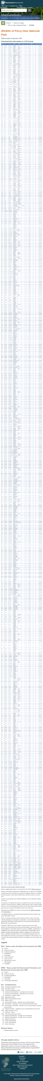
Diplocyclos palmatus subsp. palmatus (15, 372)
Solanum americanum (14, 853)
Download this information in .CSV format (17, 41)
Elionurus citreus (15, 711)
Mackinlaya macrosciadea (15, 241)
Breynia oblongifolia (14, 665)
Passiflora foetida (15, 660)
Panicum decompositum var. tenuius (15, 741)
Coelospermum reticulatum (15, 794)
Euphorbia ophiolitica (14, 431)
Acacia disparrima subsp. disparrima (15, 479)
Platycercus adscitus (14, 125)
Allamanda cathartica (14, 242)
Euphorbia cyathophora (14, 429)
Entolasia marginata (14, 714)
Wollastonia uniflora (14, 310)
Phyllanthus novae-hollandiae (15, 670)
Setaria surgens (15, 753)
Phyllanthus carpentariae (14, 669)
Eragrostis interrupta (14, 718)
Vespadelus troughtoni (14, 46)
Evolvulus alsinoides (14, 352)
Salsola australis (15, 344)
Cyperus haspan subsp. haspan (15, 376)
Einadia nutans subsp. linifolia (15, 337)
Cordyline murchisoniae (14, 475)
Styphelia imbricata (15, 415)
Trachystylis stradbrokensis (15, 405)
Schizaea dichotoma (14, 845)
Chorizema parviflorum (14, 504)
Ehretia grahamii (15, 314)
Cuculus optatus (15, 122)
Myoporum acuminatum (14, 847)
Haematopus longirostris (14, 147)
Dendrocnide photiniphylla (14, 866)
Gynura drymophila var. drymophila (15, 297)
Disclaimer (22, 1058)
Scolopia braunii (15, 816)
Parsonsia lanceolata (14, 254)
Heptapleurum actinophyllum (14, 265)
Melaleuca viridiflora (14, 635)
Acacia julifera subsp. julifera (14, 482)
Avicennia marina (15, 211)
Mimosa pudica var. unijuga (15, 532)
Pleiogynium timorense (14, 235)
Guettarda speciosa (14, 796)
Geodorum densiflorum (14, 654)
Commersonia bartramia (14, 318)
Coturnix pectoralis (15, 196)
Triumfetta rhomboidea (14, 859)
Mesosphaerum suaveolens (15, 463)
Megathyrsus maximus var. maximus (14, 733)
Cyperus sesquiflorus (14, 385)
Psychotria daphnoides (14, 800)
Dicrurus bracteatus (14, 71)
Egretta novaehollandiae (15, 170)
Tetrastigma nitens (15, 878)
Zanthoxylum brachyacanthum (15, 815)
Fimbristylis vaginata (14, 395)
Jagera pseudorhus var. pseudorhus (15, 835)
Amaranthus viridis (15, 229)
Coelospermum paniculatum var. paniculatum (15, 793)
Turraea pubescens (14, 585)
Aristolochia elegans (14, 271)
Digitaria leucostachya (14, 707)
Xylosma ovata (15, 817)
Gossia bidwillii (15, 631)
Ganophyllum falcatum (14, 832)
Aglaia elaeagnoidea (14, 582)
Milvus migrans (15, 166)
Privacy (22, 1060)
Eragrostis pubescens (14, 720)
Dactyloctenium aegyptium (15, 699)
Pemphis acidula (15, 563)
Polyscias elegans (15, 266)
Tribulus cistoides (15, 884)
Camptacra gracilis (15, 284)
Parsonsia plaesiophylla (14, 255)
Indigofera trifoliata (15, 528)
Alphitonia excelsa (15, 783)
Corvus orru (14, 68)
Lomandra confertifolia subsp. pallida (15, 275)
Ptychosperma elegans (15, 270)
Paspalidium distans (14, 745)
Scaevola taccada (15, 448)
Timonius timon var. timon (15, 806)
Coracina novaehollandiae (15, 86)
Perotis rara (14, 751)
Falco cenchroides (15, 153)
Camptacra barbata (14, 283)
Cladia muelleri (15, 210)
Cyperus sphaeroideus (14, 386)
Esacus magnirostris (14, 151)
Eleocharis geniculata (14, 390)
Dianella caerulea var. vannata (15, 451)
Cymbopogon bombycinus (14, 696)
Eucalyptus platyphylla (14, 622)
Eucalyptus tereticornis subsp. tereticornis (15, 627)
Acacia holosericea (15, 481)
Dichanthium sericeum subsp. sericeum (15, 702)
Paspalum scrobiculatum (14, 750)
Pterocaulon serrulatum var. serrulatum (15, 303)
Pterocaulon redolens (14, 300)
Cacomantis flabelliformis (14, 113)
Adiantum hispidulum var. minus (15, 773)
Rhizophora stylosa (14, 788)
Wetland (7, 912)
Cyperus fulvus (15, 375)
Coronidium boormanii (14, 287)
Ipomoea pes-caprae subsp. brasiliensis (15, 359)
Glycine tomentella (15, 522)
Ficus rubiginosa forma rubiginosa (15, 602)
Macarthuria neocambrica (14, 564)
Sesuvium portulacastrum (15, 223)
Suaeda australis (15, 345)
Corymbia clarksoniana (14, 610)
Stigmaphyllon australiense (14, 566)
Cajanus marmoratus (14, 497)
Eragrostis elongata (14, 717)
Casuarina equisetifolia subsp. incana (15, 334)
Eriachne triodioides (14, 729)
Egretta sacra (14, 171)
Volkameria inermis (15, 467)
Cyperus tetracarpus (14, 389)
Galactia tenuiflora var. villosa (15, 517)
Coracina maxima (15, 84)
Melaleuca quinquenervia (14, 634)
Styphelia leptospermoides (15, 416)
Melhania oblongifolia (14, 663)
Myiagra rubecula (15, 63)
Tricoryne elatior (15, 455)
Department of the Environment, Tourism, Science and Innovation (20, 18)
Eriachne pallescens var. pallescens (15, 726)
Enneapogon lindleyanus (14, 713)
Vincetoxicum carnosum (14, 262)
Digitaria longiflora (15, 708)
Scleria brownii (15, 401)
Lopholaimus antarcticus (14, 190)
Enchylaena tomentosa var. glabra (15, 341)
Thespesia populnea (14, 581)
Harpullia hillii (14, 833)
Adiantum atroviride (14, 770)
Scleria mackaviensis (14, 402)
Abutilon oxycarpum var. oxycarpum (15, 571)
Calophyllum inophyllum (14, 322)
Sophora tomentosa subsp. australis (15, 544)
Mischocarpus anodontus (15, 837)
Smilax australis (15, 850)
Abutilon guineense (15, 569)
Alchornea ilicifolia (15, 421)
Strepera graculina (15, 74)
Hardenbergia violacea (14, 526)
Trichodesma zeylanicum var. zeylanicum (15, 316)
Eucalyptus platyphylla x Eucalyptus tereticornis (14, 624)
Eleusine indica (15, 709)
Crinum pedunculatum (14, 231)
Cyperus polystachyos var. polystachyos (15, 382)
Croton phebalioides (14, 428)
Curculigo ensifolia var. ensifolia (15, 456)
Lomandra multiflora (14, 278)
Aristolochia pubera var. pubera (15, 273)
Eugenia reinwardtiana (14, 628)
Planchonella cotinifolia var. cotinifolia (14, 839)
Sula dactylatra (15, 177)
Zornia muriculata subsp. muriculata (15, 557)
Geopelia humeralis (14, 188)
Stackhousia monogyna (14, 860)
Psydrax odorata (15, 803)
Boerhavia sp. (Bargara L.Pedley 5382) (15, 642)
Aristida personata (15, 681)
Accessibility (22, 1063)
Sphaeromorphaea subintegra (15, 307)
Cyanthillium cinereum (14, 291)
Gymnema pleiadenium (14, 248)
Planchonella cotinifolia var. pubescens (14, 841)
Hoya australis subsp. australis (15, 249)
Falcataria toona (15, 512)
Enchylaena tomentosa (14, 339)
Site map (4, 6)
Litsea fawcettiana (15, 473)
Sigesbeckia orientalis (14, 304)
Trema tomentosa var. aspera (15, 326)
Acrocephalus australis (14, 56)
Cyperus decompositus (14, 374)
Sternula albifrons (15, 138)
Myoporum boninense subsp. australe (15, 849)
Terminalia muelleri (15, 347)
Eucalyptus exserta (14, 617)
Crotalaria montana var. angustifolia (15, 507)
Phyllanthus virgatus (14, 672)
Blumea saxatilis (15, 282)
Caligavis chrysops (14, 88)
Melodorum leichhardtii (14, 239)
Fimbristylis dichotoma (14, 392)
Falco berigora (15, 152)
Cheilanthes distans (14, 774)
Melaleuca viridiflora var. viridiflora (14, 637)
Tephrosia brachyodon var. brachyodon (15, 546)
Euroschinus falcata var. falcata (15, 232)
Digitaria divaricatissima (15, 705)
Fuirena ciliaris (15, 396)
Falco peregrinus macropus (15, 155)
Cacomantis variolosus (14, 115)
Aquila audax (14, 160)
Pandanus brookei (15, 656)
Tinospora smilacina (14, 594)
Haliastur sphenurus (14, 165)
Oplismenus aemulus (14, 736)
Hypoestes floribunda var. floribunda (14, 217)
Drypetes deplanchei (14, 782)
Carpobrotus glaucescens (14, 222)
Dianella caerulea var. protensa (15, 450)
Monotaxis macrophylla (14, 442)
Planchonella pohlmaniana (14, 843)
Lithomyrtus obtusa (14, 632)
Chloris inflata (14, 694)
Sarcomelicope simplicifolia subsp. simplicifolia (15, 813)
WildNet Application (36, 910)
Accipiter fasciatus (15, 158)
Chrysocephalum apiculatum (15, 285)
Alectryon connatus (14, 819)
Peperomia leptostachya (14, 673)
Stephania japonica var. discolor (15, 591)
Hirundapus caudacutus (14, 183)
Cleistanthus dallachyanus (14, 667)
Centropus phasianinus (14, 116)
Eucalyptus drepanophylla (14, 616)
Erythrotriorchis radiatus (15, 161)
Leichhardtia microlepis (14, 251)
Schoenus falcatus (15, 399)
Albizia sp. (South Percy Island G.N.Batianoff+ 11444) (15, 494)
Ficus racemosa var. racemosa (15, 600)
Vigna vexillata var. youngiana (15, 554)
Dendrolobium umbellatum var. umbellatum (15, 511)
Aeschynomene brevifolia (15, 491)
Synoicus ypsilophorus (14, 197)
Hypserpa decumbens (14, 588)
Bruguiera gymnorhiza (14, 784)
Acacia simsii (14, 486)
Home (8, 23)
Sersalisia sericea (15, 844)
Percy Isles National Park (17, 25)
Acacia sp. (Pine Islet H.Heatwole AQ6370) (15, 488)
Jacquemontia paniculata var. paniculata (15, 363)
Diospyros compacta (14, 412)
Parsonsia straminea (14, 258)
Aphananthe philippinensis (14, 323)
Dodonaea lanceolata (14, 824)
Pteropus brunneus (14, 48)
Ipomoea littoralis (15, 357)
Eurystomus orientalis (14, 101)
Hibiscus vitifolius (15, 573)
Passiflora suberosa (14, 661)
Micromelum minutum (14, 810)
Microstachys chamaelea (14, 440)
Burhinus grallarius (15, 149)
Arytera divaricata (15, 820)
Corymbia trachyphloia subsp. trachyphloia (14, 612)
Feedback (22, 1069)
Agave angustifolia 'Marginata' (15, 220)
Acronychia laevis (15, 807)
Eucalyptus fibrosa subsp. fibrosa (15, 619)
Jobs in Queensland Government (22, 1065)
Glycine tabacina (15, 521)
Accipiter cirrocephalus (14, 157)
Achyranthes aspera (14, 228)
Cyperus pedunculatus (14, 379)
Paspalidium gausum (14, 747)
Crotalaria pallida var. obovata (15, 509)
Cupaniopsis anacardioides (14, 823)
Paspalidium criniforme (14, 744)
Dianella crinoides (15, 452)
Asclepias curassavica (14, 245)
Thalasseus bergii (15, 139)
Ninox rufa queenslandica (15, 111)
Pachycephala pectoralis (15, 81)
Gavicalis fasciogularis (14, 89)
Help (20, 6)
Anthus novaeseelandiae (15, 49)
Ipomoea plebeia (15, 360)
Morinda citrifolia (15, 797)
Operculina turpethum (14, 364)
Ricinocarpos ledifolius (14, 443)
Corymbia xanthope (14, 614)
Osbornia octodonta (14, 639)
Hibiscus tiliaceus (15, 572)
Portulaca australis (15, 767)
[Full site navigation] (3, 23)
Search (29, 10)
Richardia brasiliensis (14, 804)
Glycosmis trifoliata (15, 809)
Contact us (13, 6)
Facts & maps (19, 23)
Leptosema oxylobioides (14, 530)
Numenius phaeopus (14, 143)
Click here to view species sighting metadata (13, 887)
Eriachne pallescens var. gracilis (15, 723)
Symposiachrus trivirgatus (15, 65)
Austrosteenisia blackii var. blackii (15, 496)
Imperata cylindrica (15, 730)
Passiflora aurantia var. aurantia (15, 659)
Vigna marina (14, 551)
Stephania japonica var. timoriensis (15, 592)
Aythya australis (15, 195)
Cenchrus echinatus (14, 691)
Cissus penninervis (14, 874)
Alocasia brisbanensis (14, 264)
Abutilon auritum (15, 568)
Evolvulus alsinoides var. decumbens (15, 354)
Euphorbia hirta (15, 430)
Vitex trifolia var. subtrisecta (15, 466)
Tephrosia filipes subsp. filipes (15, 547)
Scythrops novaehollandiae (15, 124)
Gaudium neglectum (14, 630)
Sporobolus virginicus (14, 756)
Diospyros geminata (14, 414)
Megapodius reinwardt (14, 198)
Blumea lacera (15, 281)
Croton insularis (15, 426)
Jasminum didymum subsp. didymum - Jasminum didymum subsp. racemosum (15, 645)
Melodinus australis (14, 252)
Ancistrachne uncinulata (14, 678)
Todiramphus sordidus (14, 107)
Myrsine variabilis (15, 608)
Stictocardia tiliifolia (15, 367)
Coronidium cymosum (14, 289)
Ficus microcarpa (15, 598)
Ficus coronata (15, 595)
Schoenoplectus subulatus (15, 398)
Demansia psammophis (14, 200)
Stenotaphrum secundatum (14, 757)
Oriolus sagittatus (15, 75)
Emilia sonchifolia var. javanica (15, 293)
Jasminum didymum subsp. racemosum (15, 648)
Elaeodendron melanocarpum (15, 335)
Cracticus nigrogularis (14, 72)
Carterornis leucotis (14, 57)
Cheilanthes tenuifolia (14, 779)
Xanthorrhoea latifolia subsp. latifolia (14, 881)
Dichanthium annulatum (14, 700)
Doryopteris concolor (14, 780)
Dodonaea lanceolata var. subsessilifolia (15, 826)
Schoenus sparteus (14, 400)
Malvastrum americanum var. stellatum (15, 575)
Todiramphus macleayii (14, 104)
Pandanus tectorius (14, 657)
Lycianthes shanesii (14, 852)
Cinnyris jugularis (15, 52)
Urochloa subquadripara (15, 760)
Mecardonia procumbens (14, 676)
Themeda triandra (15, 759)
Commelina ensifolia (14, 350)
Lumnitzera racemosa (14, 346)
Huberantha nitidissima (14, 237)
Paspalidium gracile (14, 748)
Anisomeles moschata (14, 458)
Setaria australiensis (14, 752)
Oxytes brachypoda (14, 534)
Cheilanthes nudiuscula (14, 776)
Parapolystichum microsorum (15, 411)
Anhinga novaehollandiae (15, 174)
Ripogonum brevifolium (14, 790)
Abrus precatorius (15, 478)
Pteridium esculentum (14, 406)
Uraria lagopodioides (14, 549)
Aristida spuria (15, 686)
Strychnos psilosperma (14, 558)
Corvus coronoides (14, 66)
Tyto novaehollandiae (15, 108)
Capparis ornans (15, 330)
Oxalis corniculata (15, 655)
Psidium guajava (15, 640)
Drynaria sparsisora (14, 763)
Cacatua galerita (15, 132)
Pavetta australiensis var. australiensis (15, 799)
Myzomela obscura (14, 94)
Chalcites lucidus (15, 120)
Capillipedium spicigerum (14, 688)
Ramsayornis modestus (14, 97)
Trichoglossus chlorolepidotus (15, 129)
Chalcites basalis (15, 118)
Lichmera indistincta (14, 91)
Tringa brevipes (15, 144)
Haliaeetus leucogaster (14, 163)
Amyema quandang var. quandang (15, 562)
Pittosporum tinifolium (14, 675)
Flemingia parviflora (14, 513)
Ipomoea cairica (15, 356)
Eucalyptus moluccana (14, 620)
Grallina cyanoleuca (14, 59)
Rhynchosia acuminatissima (15, 537)
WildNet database (36, 889)
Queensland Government (21, 1079)
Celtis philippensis (15, 325)
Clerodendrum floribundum (15, 459)
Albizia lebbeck (15, 492)
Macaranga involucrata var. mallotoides (15, 435)
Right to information (22, 1062)
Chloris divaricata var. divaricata (15, 693)
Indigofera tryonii (15, 529)
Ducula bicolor (15, 186)
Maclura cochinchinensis (15, 604)
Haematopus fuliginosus (14, 146)
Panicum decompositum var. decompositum (15, 739)
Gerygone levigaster (14, 99)
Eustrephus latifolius (14, 476)
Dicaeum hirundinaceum (15, 51)
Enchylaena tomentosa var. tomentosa (15, 343)
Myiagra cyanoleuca (14, 62)
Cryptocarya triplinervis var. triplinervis (15, 472)
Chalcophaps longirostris (14, 185)
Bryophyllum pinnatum (14, 368)
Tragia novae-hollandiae (14, 445)
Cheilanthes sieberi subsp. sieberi (15, 777)
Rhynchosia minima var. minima (15, 539)
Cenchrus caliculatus (14, 690)
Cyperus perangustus (14, 380)
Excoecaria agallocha (14, 433)
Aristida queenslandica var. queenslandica (15, 685)
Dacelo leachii (14, 102)
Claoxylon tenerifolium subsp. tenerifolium (15, 425)
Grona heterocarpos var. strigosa (15, 524)
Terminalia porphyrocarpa (15, 348)
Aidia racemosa (15, 791)
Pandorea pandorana (14, 312)
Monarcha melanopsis (14, 60)
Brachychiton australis (14, 862)
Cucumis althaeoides (14, 370)
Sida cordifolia (14, 576)
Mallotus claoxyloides (14, 437)
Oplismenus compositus (14, 737)
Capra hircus (14, 45)
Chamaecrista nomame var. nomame (14, 503)
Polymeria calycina (15, 366)
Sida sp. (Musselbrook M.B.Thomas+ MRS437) (14, 579)
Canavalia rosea (15, 499)
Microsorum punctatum (14, 764)
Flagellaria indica (15, 446)
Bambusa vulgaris (15, 687)
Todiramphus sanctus (14, 105)
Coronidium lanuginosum (14, 290)
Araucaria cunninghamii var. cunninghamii (15, 268)
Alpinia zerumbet (15, 883)
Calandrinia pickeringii (14, 766)
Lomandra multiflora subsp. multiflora (15, 280)
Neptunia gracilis (15, 533)
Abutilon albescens (15, 567)
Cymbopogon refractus (14, 697)
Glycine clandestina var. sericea (15, 519)
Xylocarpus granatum (14, 586)
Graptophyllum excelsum (15, 214)
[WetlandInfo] (11, 15)
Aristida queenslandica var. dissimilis (15, 683)
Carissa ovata (14, 246)
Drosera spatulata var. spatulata (15, 409)
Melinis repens (15, 734)
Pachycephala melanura (15, 79)
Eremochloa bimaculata (14, 721)
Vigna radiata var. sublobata (15, 552)
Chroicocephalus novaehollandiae (15, 136)
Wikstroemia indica (15, 865)
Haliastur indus (15, 164)
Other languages (23, 1067)
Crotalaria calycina (15, 506)
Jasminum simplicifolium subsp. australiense (14, 651)
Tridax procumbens (14, 309)
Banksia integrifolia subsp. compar (15, 769)
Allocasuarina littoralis (14, 332)
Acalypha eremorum (14, 420)
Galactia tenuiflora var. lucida (15, 516)
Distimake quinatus (15, 351)
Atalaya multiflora (15, 821)
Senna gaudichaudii (14, 540)
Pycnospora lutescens (14, 536)
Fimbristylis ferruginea (14, 393)
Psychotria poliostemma (14, 802)
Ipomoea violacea (15, 361)
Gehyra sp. (14, 208)
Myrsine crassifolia (15, 607)
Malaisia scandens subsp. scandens (15, 606)
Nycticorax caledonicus (14, 173)
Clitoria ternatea (15, 505)
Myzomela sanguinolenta (14, 96)
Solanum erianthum (14, 855)
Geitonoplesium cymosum (15, 453)
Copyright (21, 1056)
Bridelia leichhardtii (15, 666)
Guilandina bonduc (15, 525)
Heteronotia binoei (15, 209)
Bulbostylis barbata (15, 373)
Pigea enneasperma (14, 870)
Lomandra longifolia (14, 276)
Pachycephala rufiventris (15, 82)
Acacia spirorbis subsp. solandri (15, 489)
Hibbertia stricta (15, 408)
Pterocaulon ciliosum (14, 299)
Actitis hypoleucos (15, 140)
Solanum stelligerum (14, 856)
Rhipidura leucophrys (14, 69)
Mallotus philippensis (14, 439)
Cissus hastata (15, 873)
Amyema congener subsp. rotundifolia (15, 560)
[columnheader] (2, 44)
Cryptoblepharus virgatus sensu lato (15, 205)
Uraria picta (14, 550)
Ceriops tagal (14, 787)
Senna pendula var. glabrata (15, 542)
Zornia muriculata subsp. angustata (15, 555)
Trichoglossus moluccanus (15, 130)
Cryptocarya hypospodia (14, 469)
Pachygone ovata (15, 589)
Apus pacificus (15, 181)
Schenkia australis (15, 447)
